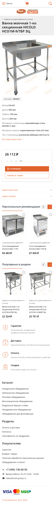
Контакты (6, 431)
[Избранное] (23, 272)
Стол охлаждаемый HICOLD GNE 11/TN (10, 247)
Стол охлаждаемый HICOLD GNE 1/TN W (37, 247)
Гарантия (6, 449)
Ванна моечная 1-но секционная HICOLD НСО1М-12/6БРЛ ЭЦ (38, 309)
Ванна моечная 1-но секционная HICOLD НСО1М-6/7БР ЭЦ (11, 309)
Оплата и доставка (11, 427)
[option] (13, 233)
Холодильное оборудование (15, 388)
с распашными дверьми (12, 242)
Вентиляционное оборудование (17, 401)
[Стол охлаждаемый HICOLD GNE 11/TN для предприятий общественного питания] (13, 225)
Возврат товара (9, 454)
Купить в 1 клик (15, 175)
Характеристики (10, 190)
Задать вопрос (9, 196)
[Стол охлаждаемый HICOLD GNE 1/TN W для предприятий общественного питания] (40, 225)
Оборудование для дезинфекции (17, 413)
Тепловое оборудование (13, 397)
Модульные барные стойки (15, 405)
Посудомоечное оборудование (16, 409)
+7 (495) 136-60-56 (16, 469)
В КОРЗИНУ (15, 169)
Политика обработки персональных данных (23, 458)
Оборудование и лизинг (13, 462)
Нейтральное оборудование (15, 393)
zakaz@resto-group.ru (16, 478)
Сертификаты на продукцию (15, 436)
